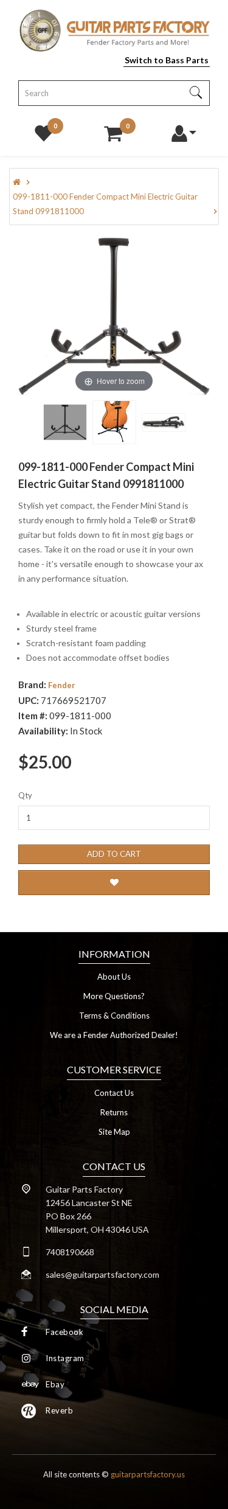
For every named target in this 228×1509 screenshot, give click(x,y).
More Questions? (114, 996)
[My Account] (183, 130)
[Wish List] (44, 130)
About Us (114, 976)
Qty (25, 795)
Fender (61, 685)
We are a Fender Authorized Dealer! (114, 1035)
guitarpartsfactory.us (148, 1474)
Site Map (114, 1132)
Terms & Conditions (114, 1015)
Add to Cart (114, 854)
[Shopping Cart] (113, 130)
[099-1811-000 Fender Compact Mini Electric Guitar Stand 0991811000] (65, 422)
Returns (114, 1112)
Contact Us (114, 1093)
